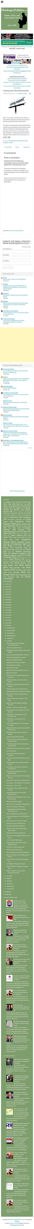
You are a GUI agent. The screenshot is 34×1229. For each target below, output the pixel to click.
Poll (26, 555)
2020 (14, 506)
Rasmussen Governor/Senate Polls (15, 833)
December (9, 628)
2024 (6, 589)
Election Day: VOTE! (11, 673)
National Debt (18, 549)
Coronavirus (27, 517)
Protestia (5, 284)
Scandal (13, 561)
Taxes (29, 570)
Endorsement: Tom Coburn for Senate (16, 821)
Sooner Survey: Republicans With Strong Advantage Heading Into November (13, 321)
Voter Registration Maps (11, 577)
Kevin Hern (8, 540)
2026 (6, 584)
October (9, 633)
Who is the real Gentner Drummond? (17, 78)
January (9, 888)
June (8, 876)
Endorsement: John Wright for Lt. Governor (18, 783)
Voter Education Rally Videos (14, 840)
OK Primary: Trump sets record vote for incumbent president (21, 1094)
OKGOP (28, 550)
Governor (21, 530)
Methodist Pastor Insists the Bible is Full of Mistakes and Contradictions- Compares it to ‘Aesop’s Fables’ (15, 287)
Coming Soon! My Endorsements (16, 91)
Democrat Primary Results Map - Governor (17, 655)
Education (19, 521)
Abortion (16, 510)
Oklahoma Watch (7, 423)
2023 (6, 592)
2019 (8, 506)
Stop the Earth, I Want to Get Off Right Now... (15, 279)
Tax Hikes (18, 570)
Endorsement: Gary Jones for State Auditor (18, 780)
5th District (17, 508)
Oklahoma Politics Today (9, 407)
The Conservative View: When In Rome (16, 813)
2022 (22, 506)
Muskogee (18, 548)
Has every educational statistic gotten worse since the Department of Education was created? (16, 425)
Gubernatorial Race (9, 532)
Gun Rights (23, 532)
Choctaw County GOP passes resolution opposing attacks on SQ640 (21, 977)
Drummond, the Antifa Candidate (17, 80)
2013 (6, 618)
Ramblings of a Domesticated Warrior (13, 440)
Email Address (7, 249)
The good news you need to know (17, 65)
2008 (6, 894)
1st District (7, 502)
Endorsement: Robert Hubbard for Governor (18, 748)
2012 (25, 502)
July (8, 641)
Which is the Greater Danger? (14, 801)
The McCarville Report (9, 319)
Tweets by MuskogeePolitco (17, 491)
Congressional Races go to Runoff (15, 662)
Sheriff (21, 561)
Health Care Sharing (22, 533)
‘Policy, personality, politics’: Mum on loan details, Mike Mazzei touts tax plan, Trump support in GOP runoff (16, 380)
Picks (26, 140)
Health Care (7, 533)
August (9, 638)
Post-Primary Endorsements (13, 647)
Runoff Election (14, 559)
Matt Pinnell (7, 546)
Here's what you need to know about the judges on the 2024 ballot (21, 992)
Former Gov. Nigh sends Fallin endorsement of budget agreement (22, 961)
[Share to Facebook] (9, 137)
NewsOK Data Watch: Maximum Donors (17, 670)
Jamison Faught (22, 93)
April (8, 881)
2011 (6, 623)
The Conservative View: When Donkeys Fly (17, 852)
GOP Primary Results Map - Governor (16, 657)
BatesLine (5, 293)
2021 (6, 597)
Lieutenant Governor (24, 542)
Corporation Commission (15, 519)
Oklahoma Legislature (19, 553)
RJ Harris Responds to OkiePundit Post (17, 689)
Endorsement (20, 140)
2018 (29, 504)
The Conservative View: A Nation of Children (18, 691)
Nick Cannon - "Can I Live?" (13, 785)
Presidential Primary (10, 557)
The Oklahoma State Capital (10, 311)
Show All (30, 447)
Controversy (14, 517)
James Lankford (16, 535)
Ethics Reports (24, 526)
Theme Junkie (14, 1223)
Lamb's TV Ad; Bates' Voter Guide (15, 806)
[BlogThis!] (6, 137)
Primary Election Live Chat (13, 665)
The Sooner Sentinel (8, 369)
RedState (5, 301)
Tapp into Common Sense (10, 431)
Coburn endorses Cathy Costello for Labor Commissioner (20, 1154)
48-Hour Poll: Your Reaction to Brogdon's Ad (18, 804)
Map (8, 544)
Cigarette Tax (14, 513)
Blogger (17, 1221)
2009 (6, 892)
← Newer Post (7, 147)
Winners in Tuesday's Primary (14, 660)
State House (25, 565)
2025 (6, 586)
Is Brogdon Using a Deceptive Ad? (15, 823)
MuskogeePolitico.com (18, 1219)
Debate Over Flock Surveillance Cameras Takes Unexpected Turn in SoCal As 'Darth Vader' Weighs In (15, 304)
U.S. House (13, 572)
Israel (4, 535)
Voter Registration (21, 575)
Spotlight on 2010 (8, 142)
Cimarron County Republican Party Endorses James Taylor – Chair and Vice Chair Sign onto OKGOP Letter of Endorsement (15, 434)
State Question (14, 568)
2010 (10, 140)
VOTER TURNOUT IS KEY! (9, 388)
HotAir (5, 277)
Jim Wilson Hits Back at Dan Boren (15, 864)
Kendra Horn (24, 537)
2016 (13, 504)
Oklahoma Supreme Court (12, 555)
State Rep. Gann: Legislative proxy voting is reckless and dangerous (21, 1061)
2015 (6, 612)
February (9, 886)
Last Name (6, 260)
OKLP (9, 551)
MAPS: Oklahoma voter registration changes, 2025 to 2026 (21, 917)
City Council (24, 513)
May (8, 878)
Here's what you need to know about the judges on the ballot (21, 946)
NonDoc (5, 377)
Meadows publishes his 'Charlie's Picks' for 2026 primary (20, 932)
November (9, 630)
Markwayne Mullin (20, 544)
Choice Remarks (7, 415)
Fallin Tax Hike (9, 528)
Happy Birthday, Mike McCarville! (15, 737)
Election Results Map (23, 524)
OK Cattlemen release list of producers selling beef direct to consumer (21, 1140)
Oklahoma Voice (7, 401)
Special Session (20, 563)
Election (14, 140)
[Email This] (4, 137)
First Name (6, 255)
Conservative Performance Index (11, 515)
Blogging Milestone (18, 512)
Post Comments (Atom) (17, 230)
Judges (15, 537)
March (8, 883)
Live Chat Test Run (11, 751)
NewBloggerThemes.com (17, 1225)
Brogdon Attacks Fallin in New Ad (15, 826)
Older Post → (27, 147)
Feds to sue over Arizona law (14, 849)
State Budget (8, 565)
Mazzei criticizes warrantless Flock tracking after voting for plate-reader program (16, 409)
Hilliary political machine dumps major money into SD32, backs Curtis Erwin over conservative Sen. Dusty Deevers (18, 1039)
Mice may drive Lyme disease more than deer (15, 402)
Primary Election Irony (12, 667)
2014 (5, 504)
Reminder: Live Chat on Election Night (16, 707)
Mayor (20, 546)
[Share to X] (7, 137)
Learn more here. (28, 46)
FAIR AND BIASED (8, 386)
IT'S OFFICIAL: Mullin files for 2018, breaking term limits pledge (21, 1185)
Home (17, 147)
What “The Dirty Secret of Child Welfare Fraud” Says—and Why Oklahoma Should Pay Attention (15, 442)
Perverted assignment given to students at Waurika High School (21, 1023)
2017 (22, 504)
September (10, 635)
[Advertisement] (17, 344)
